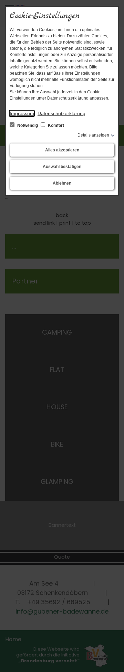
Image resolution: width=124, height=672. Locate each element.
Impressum (22, 113)
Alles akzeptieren (62, 150)
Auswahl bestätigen (62, 166)
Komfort (55, 125)
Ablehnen (62, 183)
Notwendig (27, 125)
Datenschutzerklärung (61, 113)
